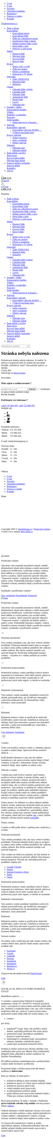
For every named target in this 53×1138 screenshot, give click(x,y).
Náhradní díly (18, 104)
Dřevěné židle (18, 56)
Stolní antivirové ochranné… (25, 122)
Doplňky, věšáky (14, 107)
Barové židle (18, 61)
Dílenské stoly (18, 148)
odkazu (10, 1106)
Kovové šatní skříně (16, 158)
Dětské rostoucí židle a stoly (24, 43)
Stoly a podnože (19, 140)
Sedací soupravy (19, 137)
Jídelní (10, 51)
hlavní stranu (19, 373)
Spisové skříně (13, 165)
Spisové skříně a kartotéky (18, 163)
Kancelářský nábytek (16, 127)
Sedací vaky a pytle (21, 66)
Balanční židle (18, 82)
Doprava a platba (14, 16)
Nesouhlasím (21, 595)
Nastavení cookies (42, 529)
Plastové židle (18, 54)
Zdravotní (11, 76)
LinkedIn (11, 956)
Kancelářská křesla (20, 33)
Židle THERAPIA (20, 79)
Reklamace (12, 13)
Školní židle (17, 99)
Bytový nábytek (14, 135)
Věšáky (10, 112)
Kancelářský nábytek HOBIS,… (27, 130)
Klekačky (16, 84)
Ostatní (10, 87)
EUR (9, 178)
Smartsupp (11, 963)
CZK (4, 178)
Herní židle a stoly (20, 46)
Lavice (15, 102)
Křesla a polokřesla (21, 71)
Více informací (7, 732)
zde (34, 815)
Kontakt (10, 19)
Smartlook (11, 961)
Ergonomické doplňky (17, 110)
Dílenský (11, 145)
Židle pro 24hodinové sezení (25, 38)
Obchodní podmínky (16, 11)
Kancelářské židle (20, 36)
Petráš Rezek (36, 973)
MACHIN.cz (27, 531)
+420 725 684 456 (9, 405)
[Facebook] (7, 413)
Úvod (9, 3)
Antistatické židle (20, 97)
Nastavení (32, 595)
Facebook (11, 951)
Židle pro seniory (20, 69)
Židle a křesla (13, 28)
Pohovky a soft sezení (22, 48)
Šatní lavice (12, 155)
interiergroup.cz (25, 529)
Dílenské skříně (19, 150)
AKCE (10, 171)
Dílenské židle (18, 94)
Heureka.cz (12, 966)
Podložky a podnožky (16, 115)
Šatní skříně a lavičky (16, 153)
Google (10, 953)
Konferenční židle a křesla (24, 41)
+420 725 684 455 (26, 405)
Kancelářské (12, 31)
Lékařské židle (18, 92)
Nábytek (10, 125)
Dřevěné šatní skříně (16, 160)
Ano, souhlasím (8, 595)
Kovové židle (18, 59)
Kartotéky (11, 168)
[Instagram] (8, 416)
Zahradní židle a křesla (22, 89)
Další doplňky (13, 120)
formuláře (34, 818)
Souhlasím (19, 732)
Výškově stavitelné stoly (23, 132)
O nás (9, 6)
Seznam (10, 958)
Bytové (10, 64)
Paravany (11, 117)
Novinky (11, 8)
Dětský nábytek (19, 143)
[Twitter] (8, 419)
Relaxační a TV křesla (22, 74)
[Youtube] (8, 422)
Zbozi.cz (11, 968)
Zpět (3, 978)
